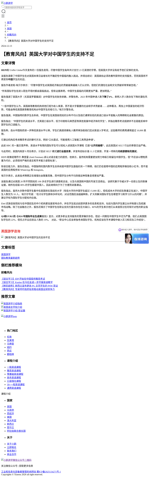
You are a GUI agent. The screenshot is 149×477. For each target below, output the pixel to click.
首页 (9, 22)
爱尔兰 (10, 427)
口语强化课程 (14, 381)
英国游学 (5, 254)
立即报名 (11, 447)
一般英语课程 (14, 367)
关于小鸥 (11, 444)
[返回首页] (7, 3)
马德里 (10, 344)
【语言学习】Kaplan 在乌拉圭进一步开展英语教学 (27, 282)
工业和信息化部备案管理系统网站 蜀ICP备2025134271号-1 (31, 471)
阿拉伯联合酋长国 (16, 431)
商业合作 (11, 454)
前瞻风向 (11, 35)
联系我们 (11, 451)
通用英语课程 (14, 388)
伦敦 (9, 337)
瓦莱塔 (10, 340)
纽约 (9, 347)
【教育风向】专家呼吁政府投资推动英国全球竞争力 (28, 289)
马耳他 (10, 410)
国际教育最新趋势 (10, 258)
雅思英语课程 (14, 370)
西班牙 (10, 413)
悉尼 (9, 351)
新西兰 (10, 424)
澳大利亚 (11, 420)
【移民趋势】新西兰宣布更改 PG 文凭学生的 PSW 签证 (29, 286)
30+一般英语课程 (16, 384)
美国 (9, 417)
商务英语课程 (14, 377)
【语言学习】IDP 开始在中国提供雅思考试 (23, 279)
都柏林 (10, 354)
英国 (9, 28)
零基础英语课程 (15, 374)
